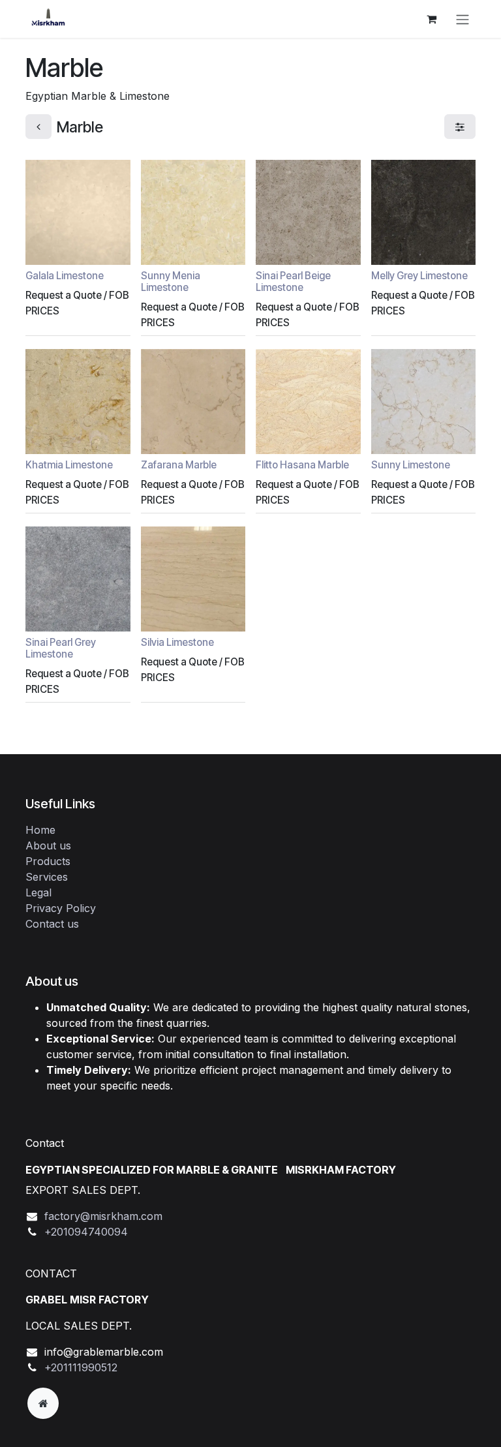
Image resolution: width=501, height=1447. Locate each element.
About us (48, 845)
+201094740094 (86, 1231)
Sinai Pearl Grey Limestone (60, 648)
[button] (46, 247)
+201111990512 (80, 1367)
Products (47, 861)
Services (46, 876)
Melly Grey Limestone (419, 275)
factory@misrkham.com (103, 1216)
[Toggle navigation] (462, 19)
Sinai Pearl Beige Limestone (293, 281)
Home (40, 829)
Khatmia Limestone (69, 465)
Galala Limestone (64, 275)
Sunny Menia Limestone (170, 281)
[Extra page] (43, 1403)
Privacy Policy (60, 908)
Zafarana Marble (179, 465)
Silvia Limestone (177, 642)
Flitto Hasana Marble (302, 465)
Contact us (52, 923)
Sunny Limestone (410, 465)
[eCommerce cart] (431, 19)
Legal (38, 892)
